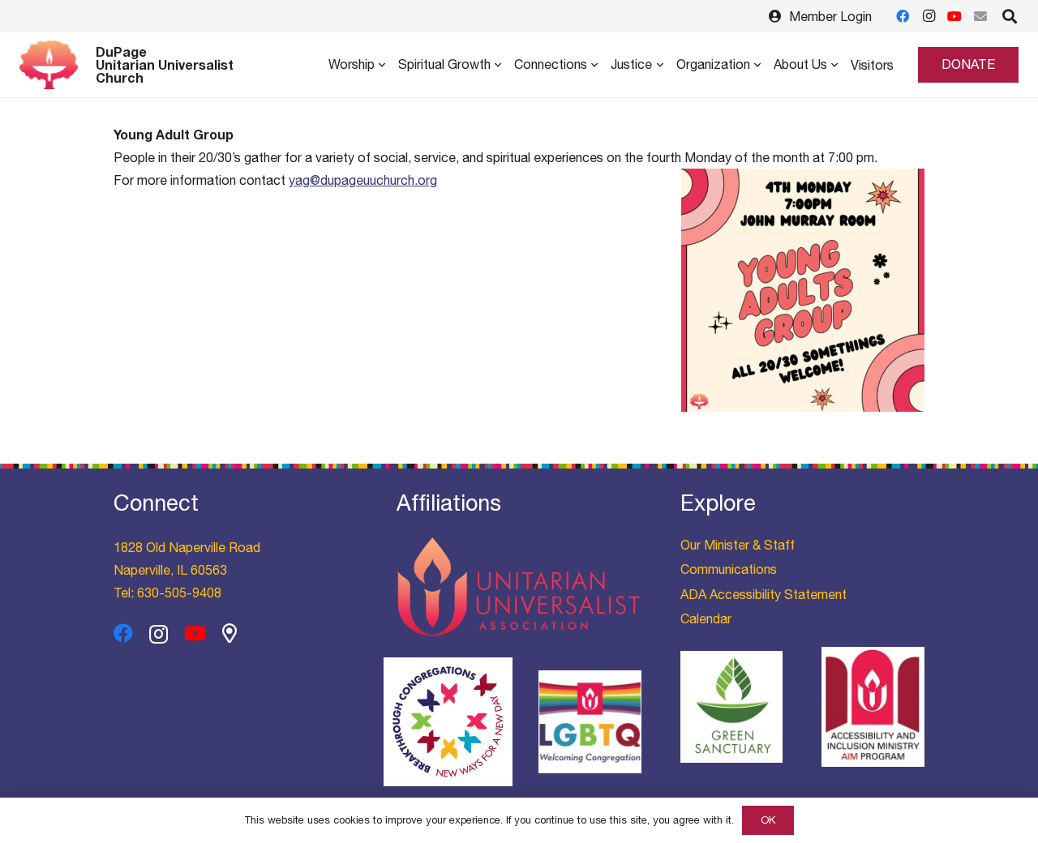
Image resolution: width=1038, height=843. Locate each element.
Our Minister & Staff (737, 544)
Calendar (705, 618)
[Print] (448, 721)
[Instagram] (928, 16)
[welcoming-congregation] (589, 721)
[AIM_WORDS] (872, 706)
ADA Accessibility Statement (763, 594)
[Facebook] (903, 16)
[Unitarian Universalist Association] (519, 587)
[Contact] (980, 16)
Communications (728, 569)
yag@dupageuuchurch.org (363, 180)
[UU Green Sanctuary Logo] (731, 707)
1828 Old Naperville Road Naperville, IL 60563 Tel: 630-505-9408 (187, 570)
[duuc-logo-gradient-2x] (48, 65)
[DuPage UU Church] (229, 633)
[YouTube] (954, 16)
